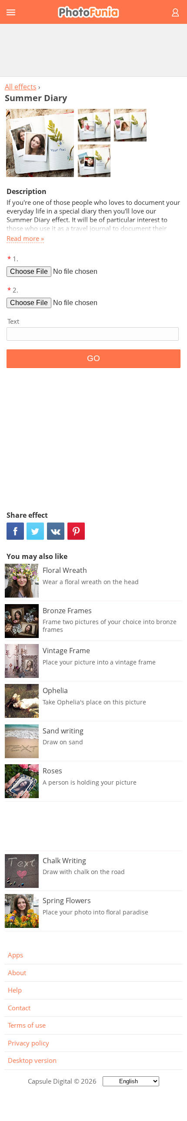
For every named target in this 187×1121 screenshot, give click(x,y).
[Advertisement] (93, 50)
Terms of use (27, 1025)
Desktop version (32, 1060)
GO (93, 358)
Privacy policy (28, 1043)
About (17, 972)
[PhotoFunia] (92, 12)
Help (15, 990)
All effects (21, 87)
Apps (15, 954)
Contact (19, 1007)
